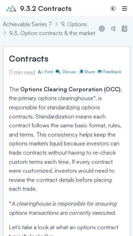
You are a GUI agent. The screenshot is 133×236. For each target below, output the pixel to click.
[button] (113, 8)
